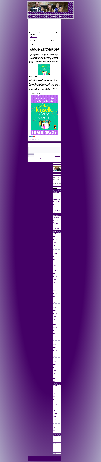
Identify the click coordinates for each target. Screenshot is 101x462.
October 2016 (54, 381)
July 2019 (54, 338)
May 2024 (54, 248)
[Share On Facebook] (30, 136)
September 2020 (55, 316)
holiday (54, 405)
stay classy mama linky (56, 425)
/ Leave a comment (37, 139)
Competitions (61, 16)
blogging (54, 388)
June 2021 (54, 302)
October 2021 (54, 296)
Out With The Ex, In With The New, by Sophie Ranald (56, 220)
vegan (54, 430)
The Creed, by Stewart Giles (56, 210)
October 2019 (54, 333)
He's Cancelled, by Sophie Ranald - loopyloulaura (56, 219)
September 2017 (55, 370)
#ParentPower (55, 387)
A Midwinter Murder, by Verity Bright (56, 212)
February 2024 (55, 253)
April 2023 (54, 268)
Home (29, 16)
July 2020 (54, 319)
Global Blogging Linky (55, 404)
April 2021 (54, 305)
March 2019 (54, 344)
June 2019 (54, 339)
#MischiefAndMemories (56, 385)
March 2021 (54, 307)
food (53, 402)
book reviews (33, 139)
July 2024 (54, 245)
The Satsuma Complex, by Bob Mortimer (56, 206)
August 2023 (54, 262)
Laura (31, 36)
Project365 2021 (55, 416)
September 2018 (55, 353)
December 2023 (55, 256)
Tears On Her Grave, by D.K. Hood (56, 204)
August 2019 (54, 336)
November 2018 (55, 350)
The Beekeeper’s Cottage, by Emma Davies (56, 224)
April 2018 (54, 359)
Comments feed (55, 439)
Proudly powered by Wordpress (58, 461)
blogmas (54, 390)
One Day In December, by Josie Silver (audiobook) (56, 199)
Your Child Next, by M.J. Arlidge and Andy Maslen (56, 197)
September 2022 (55, 279)
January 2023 (54, 273)
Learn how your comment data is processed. (43, 158)
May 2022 (54, 285)
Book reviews (41, 16)
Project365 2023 (55, 419)
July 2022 (54, 282)
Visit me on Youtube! (53, 16)
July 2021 (54, 301)
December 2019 (55, 330)
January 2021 (54, 310)
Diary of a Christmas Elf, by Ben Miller (56, 202)
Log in (54, 436)
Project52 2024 (55, 422)
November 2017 (55, 367)
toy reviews (54, 427)
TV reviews (46, 16)
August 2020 (54, 318)
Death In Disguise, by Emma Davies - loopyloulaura (56, 223)
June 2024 (54, 247)
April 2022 (54, 287)
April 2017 (54, 378)
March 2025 (54, 233)
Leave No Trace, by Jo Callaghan (55, 195)
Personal (54, 410)
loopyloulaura (33, 8)
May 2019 (54, 341)
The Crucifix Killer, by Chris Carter (56, 193)
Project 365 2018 (55, 413)
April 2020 (54, 324)
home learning (54, 407)
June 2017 (54, 375)
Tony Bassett (54, 228)
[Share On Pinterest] (34, 136)
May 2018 (54, 358)
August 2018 (54, 355)
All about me (34, 16)
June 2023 (54, 265)
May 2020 (54, 322)
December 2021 (55, 293)
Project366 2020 (55, 421)
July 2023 (54, 264)
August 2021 (54, 299)
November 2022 (55, 276)
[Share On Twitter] (32, 136)
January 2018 (54, 364)
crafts (54, 396)
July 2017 (54, 373)
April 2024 (54, 250)
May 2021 (54, 304)
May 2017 (54, 376)
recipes (54, 424)
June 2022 (54, 284)
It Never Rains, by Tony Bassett (56, 228)
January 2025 (54, 236)
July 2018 (54, 356)
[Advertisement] (44, 25)
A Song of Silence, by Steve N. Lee (56, 217)
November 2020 (55, 313)
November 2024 (55, 239)
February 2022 (55, 290)
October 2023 (54, 259)
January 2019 (54, 347)
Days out (54, 399)
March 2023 (54, 270)
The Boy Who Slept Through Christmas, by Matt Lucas (56, 208)
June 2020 (54, 321)
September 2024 (55, 242)
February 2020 (55, 327)
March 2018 (54, 361)
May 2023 (54, 267)
